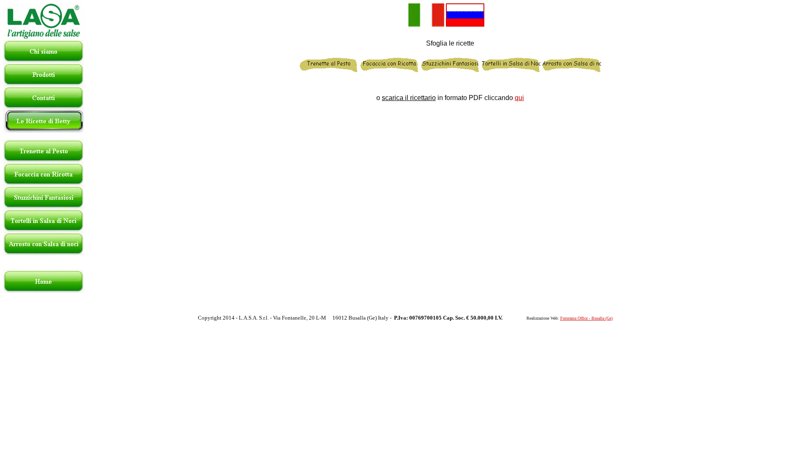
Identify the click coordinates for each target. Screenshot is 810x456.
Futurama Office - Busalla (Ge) (586, 318)
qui (519, 97)
